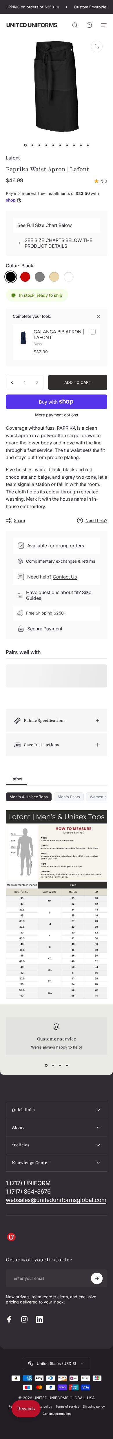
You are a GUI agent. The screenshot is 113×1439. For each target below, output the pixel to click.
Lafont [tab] (16, 778)
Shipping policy (94, 1406)
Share (19, 520)
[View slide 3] (60, 1065)
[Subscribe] (97, 1278)
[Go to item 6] (60, 145)
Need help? (96, 520)
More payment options (56, 414)
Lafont (13, 158)
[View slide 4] (66, 1065)
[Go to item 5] (53, 145)
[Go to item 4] (46, 145)
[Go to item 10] (87, 145)
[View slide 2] (53, 1065)
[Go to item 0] (25, 145)
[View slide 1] (46, 1065)
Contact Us (65, 577)
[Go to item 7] (66, 145)
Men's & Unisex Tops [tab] (29, 796)
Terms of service (67, 1406)
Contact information (57, 1414)
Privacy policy (42, 1406)
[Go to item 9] (80, 145)
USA (91, 1397)
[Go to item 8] (73, 145)
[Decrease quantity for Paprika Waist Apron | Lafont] (12, 382)
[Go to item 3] (39, 145)
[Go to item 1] (32, 145)
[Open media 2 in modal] (97, 46)
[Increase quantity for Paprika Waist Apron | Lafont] (37, 382)
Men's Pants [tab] (69, 796)
